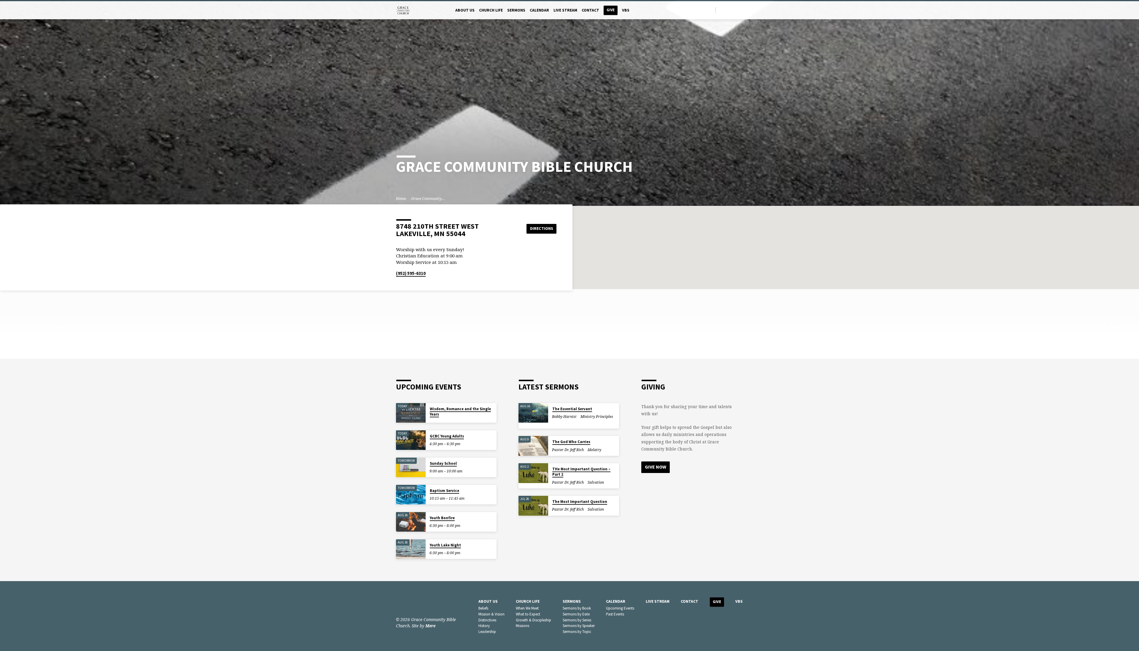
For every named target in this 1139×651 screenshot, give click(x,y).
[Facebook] (721, 10)
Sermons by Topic (577, 631)
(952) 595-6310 (411, 273)
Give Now (655, 467)
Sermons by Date (576, 614)
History (484, 625)
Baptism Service (444, 490)
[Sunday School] (411, 467)
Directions (541, 228)
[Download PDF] (557, 422)
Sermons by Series (577, 620)
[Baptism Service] (411, 495)
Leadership (487, 631)
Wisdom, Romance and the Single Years (460, 411)
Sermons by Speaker (579, 625)
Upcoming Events (620, 608)
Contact (590, 10)
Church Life (491, 10)
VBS (625, 10)
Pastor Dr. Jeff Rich (568, 449)
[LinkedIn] (728, 10)
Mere (430, 625)
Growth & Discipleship (533, 620)
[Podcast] (741, 10)
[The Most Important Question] (533, 506)
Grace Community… (428, 198)
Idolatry (594, 449)
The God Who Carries (571, 441)
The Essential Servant (572, 408)
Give (611, 9)
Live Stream (565, 10)
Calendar (539, 10)
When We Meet (527, 608)
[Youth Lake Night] (411, 549)
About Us (465, 10)
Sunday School (443, 463)
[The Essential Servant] (533, 413)
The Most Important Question (579, 501)
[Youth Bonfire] (411, 522)
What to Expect (528, 614)
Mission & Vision (491, 614)
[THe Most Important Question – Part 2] (533, 473)
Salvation (596, 482)
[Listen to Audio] (553, 423)
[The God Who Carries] (533, 446)
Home (401, 198)
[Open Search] (710, 10)
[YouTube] (735, 10)
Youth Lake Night (445, 545)
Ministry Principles (596, 416)
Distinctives (487, 620)
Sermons (516, 10)
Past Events (615, 614)
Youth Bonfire (442, 517)
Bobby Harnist (564, 416)
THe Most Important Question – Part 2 (581, 471)
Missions (522, 625)
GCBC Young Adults (447, 436)
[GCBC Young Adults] (411, 440)
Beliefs (483, 608)
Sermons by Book (577, 608)
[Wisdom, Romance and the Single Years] (411, 413)
